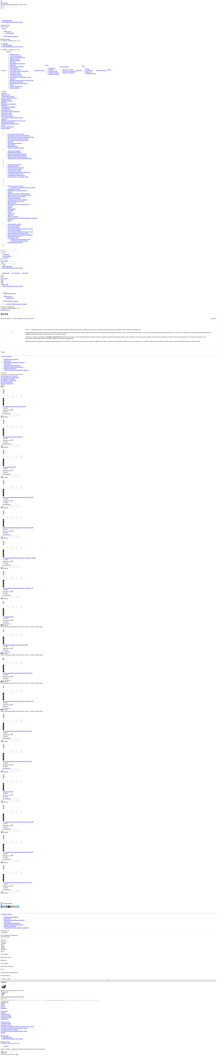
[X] (9, 907)
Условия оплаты (5, 1014)
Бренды (3, 1006)
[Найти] (2, 8)
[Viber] (11, 907)
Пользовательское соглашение (9, 1029)
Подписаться (4, 1002)
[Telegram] (18, 907)
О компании (4, 1011)
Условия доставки (6, 1016)
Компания (4, 1008)
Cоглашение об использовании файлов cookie (14, 1031)
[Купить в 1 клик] (3, 391)
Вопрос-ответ (5, 1035)
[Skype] (16, 907)
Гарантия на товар (6, 1017)
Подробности (7, 413)
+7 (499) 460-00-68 (6, 20)
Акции (3, 1005)
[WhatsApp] (14, 907)
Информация (4, 1019)
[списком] (2, 385)
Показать (3, 982)
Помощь (3, 1032)
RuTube (6, 1046)
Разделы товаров (7, 356)
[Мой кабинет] (1, 271)
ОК (17, 1054)
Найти (2, 1052)
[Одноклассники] (4, 907)
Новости (3, 1013)
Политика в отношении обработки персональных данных (17, 1026)
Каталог (3, 1003)
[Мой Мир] (6, 907)
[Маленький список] (1, 386)
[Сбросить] (108, 980)
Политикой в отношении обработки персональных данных (82, 1000)
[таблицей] (4, 385)
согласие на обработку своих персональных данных (31, 1000)
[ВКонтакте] (2, 907)
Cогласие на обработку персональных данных (14, 1028)
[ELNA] (13, 331)
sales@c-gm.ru (6, 39)
